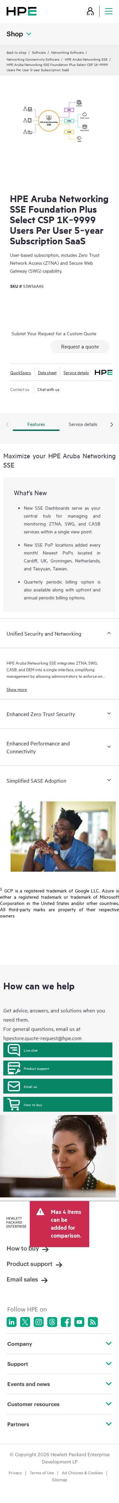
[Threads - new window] (52, 1322)
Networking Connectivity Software (33, 59)
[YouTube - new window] (79, 1322)
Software (39, 52)
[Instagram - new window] (39, 1322)
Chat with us (48, 389)
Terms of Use (42, 1472)
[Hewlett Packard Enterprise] (21, 11)
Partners (18, 1424)
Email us (30, 1086)
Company (19, 1343)
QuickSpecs (20, 372)
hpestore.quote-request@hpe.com (42, 1037)
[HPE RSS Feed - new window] (93, 1322)
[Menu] (108, 11)
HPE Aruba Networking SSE (86, 59)
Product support (36, 1068)
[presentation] (111, 425)
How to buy (33, 1104)
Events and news (28, 1384)
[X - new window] (25, 1322)
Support (17, 1364)
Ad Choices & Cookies (82, 1472)
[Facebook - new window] (66, 1322)
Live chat (31, 1050)
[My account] (90, 11)
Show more (17, 689)
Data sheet (47, 372)
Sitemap (59, 1479)
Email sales (22, 1279)
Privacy (15, 1472)
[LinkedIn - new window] (12, 1322)
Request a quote (80, 346)
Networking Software (67, 52)
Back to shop (16, 52)
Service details (76, 372)
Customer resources (33, 1404)
